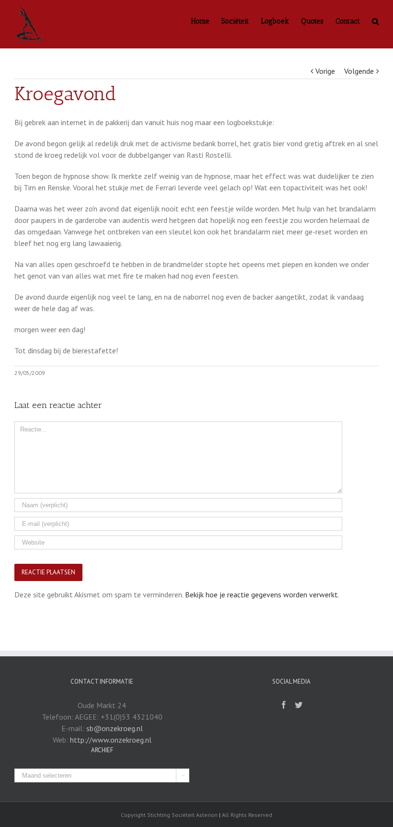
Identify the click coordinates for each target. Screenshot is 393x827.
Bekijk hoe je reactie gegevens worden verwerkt (261, 594)
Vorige (325, 71)
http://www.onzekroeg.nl (110, 740)
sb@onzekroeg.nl (114, 728)
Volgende (359, 71)
